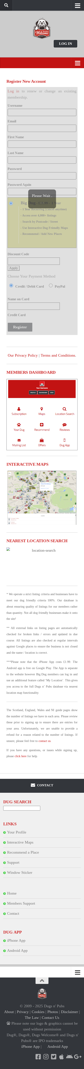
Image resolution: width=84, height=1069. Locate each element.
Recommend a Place (23, 852)
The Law (32, 1017)
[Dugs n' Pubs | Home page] (42, 28)
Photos (52, 1012)
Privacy (23, 1012)
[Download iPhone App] (61, 1057)
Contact (13, 913)
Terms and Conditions (58, 355)
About (9, 1012)
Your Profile (16, 832)
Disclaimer (69, 1012)
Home (12, 893)
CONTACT (44, 785)
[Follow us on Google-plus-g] (77, 1057)
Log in (65, 44)
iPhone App (16, 940)
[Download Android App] (69, 1057)
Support (13, 862)
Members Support (21, 903)
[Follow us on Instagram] (46, 1057)
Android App (17, 950)
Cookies (38, 1012)
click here (20, 756)
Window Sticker (19, 872)
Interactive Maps (20, 842)
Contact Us (50, 1017)
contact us (45, 741)
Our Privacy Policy (23, 355)
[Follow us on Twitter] (54, 1057)
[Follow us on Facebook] (38, 1057)
